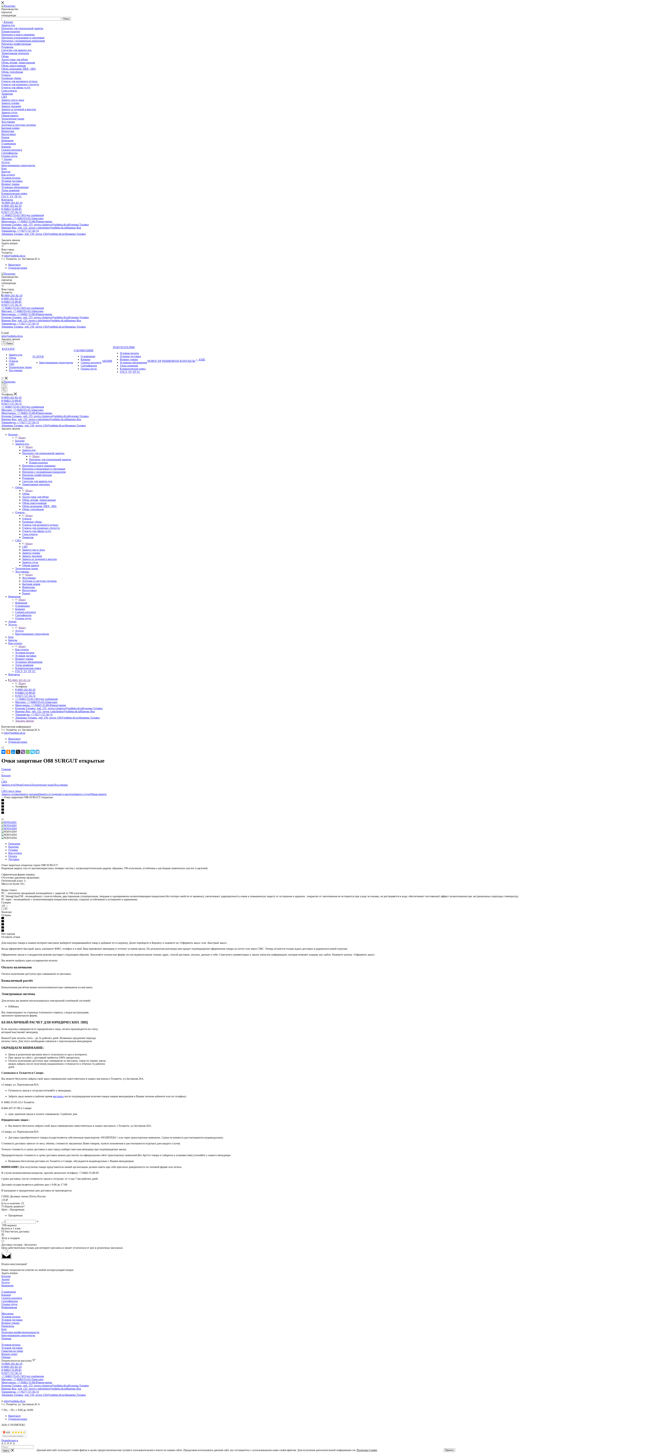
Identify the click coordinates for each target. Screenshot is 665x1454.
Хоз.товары (29, 577)
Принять (449, 1450)
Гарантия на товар (12, 1350)
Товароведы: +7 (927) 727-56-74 (20, 230)
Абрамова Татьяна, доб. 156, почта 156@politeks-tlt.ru (43, 233)
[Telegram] (37, 752)
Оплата (12, 856)
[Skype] (32, 752)
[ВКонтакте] (3, 752)
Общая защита (98, 794)
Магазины (7, 1313)
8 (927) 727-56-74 (11, 212)
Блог (4, 1329)
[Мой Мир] (13, 752)
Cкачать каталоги (11, 1298)
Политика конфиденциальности (20, 1332)
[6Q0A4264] (9, 828)
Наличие (13, 846)
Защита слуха (82, 794)
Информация (9, 1307)
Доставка (13, 859)
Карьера (6, 1294)
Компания (21, 602)
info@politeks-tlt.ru (14, 255)
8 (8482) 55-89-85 (11, 209)
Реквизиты (7, 1326)
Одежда (26, 518)
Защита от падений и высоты (56, 794)
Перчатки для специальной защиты (50, 459)
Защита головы (10, 794)
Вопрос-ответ (9, 1354)
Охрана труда (9, 1304)
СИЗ (25, 546)
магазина (58, 1096)
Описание (14, 843)
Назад (22, 437)
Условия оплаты (10, 1316)
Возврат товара (10, 1322)
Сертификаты (9, 1301)
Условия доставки (12, 1319)
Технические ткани (42, 784)
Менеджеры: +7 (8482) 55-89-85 (26, 221)
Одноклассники (17, 267)
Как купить (22, 649)
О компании (8, 1291)
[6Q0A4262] (9, 825)
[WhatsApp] (28, 752)
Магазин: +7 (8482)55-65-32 (22, 218)
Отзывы (13, 849)
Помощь (6, 1338)
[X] (18, 752)
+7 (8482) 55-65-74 (22, 215)
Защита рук (29, 450)
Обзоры (6, 1357)
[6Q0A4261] (9, 822)
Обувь (25, 493)
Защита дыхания (29, 794)
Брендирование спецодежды (18, 1335)
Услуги (19, 630)
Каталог (20, 440)
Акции (5, 1279)
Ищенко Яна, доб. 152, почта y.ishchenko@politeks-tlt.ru (41, 227)
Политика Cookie (367, 1450)
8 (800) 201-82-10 (12, 202)
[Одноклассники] (8, 752)
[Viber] (23, 752)
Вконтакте (14, 264)
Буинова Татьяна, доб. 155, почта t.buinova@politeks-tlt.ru (45, 224)
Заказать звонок (24, 720)
